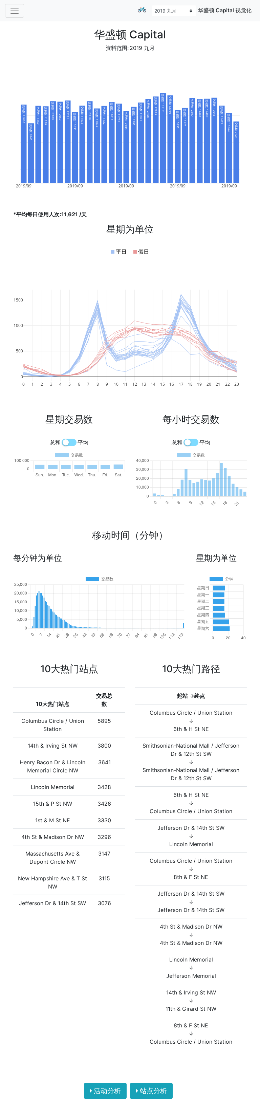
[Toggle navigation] (14, 11)
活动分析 (107, 1091)
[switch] (69, 442)
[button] (119, 252)
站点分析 (153, 1091)
